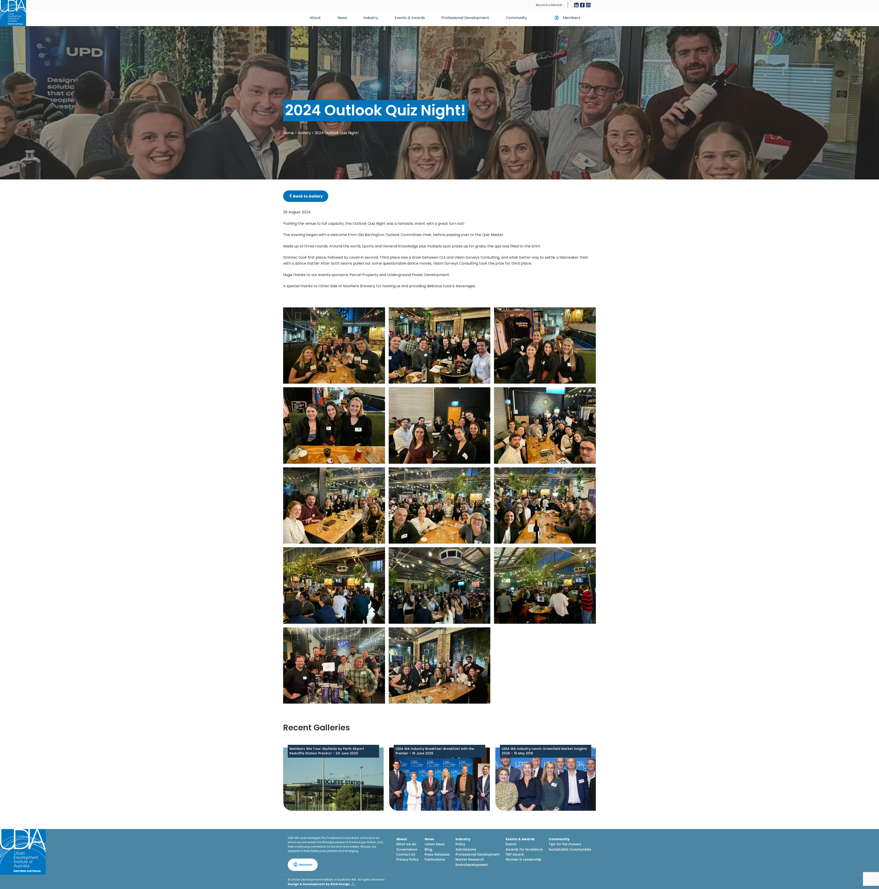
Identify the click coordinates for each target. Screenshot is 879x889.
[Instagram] (588, 5)
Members (571, 17)
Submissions (466, 849)
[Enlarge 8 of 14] (484, 473)
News (342, 17)
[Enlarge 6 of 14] (590, 393)
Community (516, 17)
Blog (428, 849)
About (315, 17)
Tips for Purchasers (565, 844)
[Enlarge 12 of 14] (590, 553)
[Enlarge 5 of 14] (484, 393)
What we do (406, 844)
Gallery (304, 133)
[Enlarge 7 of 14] (379, 473)
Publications (435, 859)
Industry (371, 17)
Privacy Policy (407, 859)
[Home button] (13, 13)
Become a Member (549, 5)
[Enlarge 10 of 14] (379, 553)
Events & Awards (410, 17)
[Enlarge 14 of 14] (484, 633)
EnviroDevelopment (472, 864)
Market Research (470, 859)
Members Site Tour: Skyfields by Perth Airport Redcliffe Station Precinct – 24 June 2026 (327, 751)
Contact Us (405, 854)
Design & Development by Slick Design (319, 884)
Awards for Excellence (524, 849)
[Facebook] (582, 5)
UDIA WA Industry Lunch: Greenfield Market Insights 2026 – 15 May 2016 (544, 751)
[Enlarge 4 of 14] (379, 393)
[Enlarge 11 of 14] (484, 553)
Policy (460, 844)
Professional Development (465, 17)
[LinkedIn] (576, 5)
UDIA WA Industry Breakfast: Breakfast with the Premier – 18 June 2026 (435, 751)
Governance (406, 849)
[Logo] (23, 852)
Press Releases (437, 854)
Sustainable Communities (570, 849)
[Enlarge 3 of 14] (590, 313)
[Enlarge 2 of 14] (484, 313)
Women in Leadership (523, 859)
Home (288, 133)
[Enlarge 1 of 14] (379, 313)
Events (511, 844)
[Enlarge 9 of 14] (590, 473)
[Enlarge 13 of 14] (379, 633)
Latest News (435, 844)
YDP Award (515, 854)
